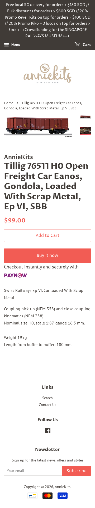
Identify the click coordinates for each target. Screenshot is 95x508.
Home (8, 103)
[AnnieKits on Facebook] (48, 431)
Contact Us (47, 404)
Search (47, 397)
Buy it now (47, 255)
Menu (15, 44)
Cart (86, 44)
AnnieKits (62, 486)
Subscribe (76, 471)
